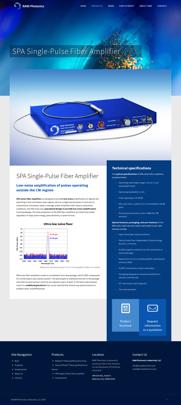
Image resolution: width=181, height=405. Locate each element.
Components (61, 377)
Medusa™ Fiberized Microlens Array (70, 361)
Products (19, 365)
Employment (21, 369)
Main (17, 361)
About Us (19, 373)
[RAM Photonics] (29, 6)
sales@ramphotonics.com (144, 369)
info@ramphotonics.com (144, 365)
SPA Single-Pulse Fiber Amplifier (70, 373)
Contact (18, 377)
